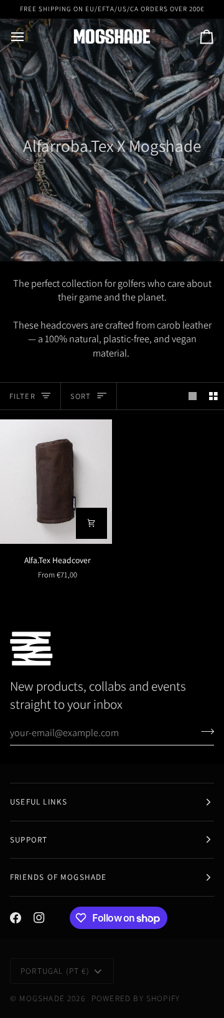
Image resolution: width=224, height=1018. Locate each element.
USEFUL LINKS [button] (38, 801)
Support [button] (28, 839)
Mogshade (42, 998)
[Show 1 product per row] (192, 396)
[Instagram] (39, 917)
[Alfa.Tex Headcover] (56, 481)
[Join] (204, 731)
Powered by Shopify (135, 998)
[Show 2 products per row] (213, 396)
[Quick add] (91, 523)
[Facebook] (15, 917)
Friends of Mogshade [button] (58, 877)
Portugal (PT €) (55, 971)
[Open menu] (28, 37)
